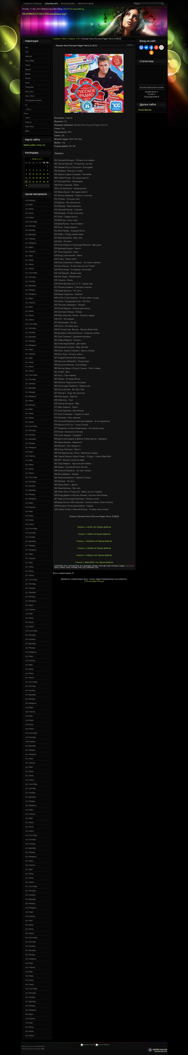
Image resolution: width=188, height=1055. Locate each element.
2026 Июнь (29, 1027)
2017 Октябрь (30, 584)
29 (47, 181)
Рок (26, 47)
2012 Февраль (30, 294)
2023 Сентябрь (31, 886)
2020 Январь (30, 699)
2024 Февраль (30, 907)
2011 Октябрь (30, 277)
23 (26, 181)
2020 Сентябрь (31, 733)
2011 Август (29, 268)
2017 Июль (29, 571)
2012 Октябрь (30, 328)
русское (114, 566)
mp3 (104, 566)
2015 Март (29, 452)
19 (37, 178)
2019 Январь (30, 648)
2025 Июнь (29, 976)
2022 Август (29, 831)
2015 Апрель (30, 456)
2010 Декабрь (30, 234)
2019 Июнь (29, 669)
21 (44, 178)
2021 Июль (29, 775)
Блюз (27, 82)
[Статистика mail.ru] (103, 1044)
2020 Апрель (30, 711)
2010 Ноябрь (30, 230)
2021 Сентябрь (31, 784)
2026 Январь (30, 1005)
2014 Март (29, 400)
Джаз (27, 131)
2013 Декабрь (30, 388)
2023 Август (29, 882)
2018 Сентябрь (31, 630)
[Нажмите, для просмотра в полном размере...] (94, 112)
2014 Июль (29, 417)
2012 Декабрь (30, 336)
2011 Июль (29, 264)
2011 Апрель (30, 251)
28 (44, 181)
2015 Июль (29, 469)
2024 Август (29, 933)
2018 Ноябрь (30, 639)
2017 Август (29, 575)
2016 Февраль (30, 498)
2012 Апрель (30, 302)
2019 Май (29, 665)
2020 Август (29, 728)
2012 (64, 39)
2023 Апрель (30, 865)
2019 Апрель (30, 660)
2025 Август (29, 984)
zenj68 (95, 566)
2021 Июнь (29, 771)
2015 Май (29, 460)
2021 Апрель (30, 763)
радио (121, 566)
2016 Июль (29, 520)
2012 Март (29, 298)
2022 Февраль (30, 805)
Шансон (28, 56)
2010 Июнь (29, 209)
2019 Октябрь (30, 686)
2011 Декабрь (30, 285)
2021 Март (29, 758)
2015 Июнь (29, 464)
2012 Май (29, 307)
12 (37, 174)
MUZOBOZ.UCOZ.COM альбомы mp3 (44, 14)
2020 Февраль (30, 703)
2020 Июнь (29, 720)
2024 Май (29, 920)
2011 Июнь (29, 260)
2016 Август (29, 524)
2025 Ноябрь (30, 997)
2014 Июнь (29, 413)
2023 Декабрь (30, 899)
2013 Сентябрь (31, 375)
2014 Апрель (30, 405)
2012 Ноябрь (30, 332)
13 (40, 174)
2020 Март (29, 707)
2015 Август (29, 473)
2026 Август (29, 1035)
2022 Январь (30, 801)
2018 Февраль (30, 601)
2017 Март (29, 554)
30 (26, 185)
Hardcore (28, 122)
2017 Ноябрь (30, 588)
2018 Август (29, 626)
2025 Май (29, 971)
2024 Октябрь (30, 942)
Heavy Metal (29, 96)
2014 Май (29, 409)
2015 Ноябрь (30, 486)
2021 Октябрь (30, 788)
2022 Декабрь (30, 848)
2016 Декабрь (30, 541)
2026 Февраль (30, 1010)
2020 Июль (29, 724)
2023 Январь (30, 852)
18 (33, 178)
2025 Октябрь (30, 993)
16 (26, 178)
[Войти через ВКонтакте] (146, 47)
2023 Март (29, 861)
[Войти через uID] (141, 47)
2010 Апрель (30, 200)
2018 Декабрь (30, 643)
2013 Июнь (29, 362)
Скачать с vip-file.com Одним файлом (94, 527)
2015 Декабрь (30, 490)
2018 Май (29, 613)
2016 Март (29, 503)
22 (47, 178)
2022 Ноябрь (30, 844)
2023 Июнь (29, 873)
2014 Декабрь (30, 439)
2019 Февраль (30, 652)
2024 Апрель (30, 916)
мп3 (108, 566)
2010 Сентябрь (31, 221)
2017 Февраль (30, 550)
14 (44, 174)
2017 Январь (30, 545)
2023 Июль (29, 878)
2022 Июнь (29, 822)
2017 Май (29, 562)
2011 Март (29, 247)
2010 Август (29, 217)
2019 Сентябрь (31, 682)
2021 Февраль (30, 754)
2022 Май (29, 818)
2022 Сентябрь (31, 835)
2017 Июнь (29, 567)
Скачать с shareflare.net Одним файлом (94, 541)
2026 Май (29, 1022)
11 (33, 174)
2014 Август (29, 422)
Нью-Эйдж (29, 60)
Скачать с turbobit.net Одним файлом (94, 548)
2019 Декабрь (30, 694)
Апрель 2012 (37, 159)
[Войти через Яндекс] (156, 47)
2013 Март (29, 349)
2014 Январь (30, 392)
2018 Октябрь (30, 635)
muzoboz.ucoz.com (156, 1050)
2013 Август (29, 371)
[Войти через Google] (161, 47)
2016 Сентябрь (31, 528)
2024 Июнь (29, 924)
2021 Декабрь (30, 797)
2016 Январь (30, 494)
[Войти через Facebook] (151, 47)
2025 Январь (30, 954)
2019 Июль (29, 673)
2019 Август (29, 677)
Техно (27, 65)
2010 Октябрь (30, 226)
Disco (56, 567)
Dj (26, 104)
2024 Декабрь (30, 950)
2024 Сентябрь (31, 937)
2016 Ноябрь (30, 537)
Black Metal (29, 126)
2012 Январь (30, 290)
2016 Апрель (30, 507)
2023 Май (29, 869)
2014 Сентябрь (31, 426)
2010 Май (29, 204)
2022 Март (29, 809)
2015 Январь (30, 443)
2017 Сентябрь (31, 579)
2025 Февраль (30, 959)
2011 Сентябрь (31, 273)
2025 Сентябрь (31, 988)
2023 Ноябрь (30, 895)
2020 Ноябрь (30, 741)
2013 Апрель (30, 353)
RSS (65, 8)
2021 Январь (30, 750)
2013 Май (29, 358)
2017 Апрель (30, 558)
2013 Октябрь (30, 379)
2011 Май (29, 255)
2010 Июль (29, 213)
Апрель (72, 39)
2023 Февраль (30, 856)
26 (37, 181)
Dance (62, 567)
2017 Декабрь (30, 592)
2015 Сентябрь (31, 477)
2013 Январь (30, 341)
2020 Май (29, 716)
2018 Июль (29, 622)
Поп (27, 52)
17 (30, 178)
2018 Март (29, 605)
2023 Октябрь (30, 890)
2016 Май (29, 511)
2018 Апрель (30, 609)
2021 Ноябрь (30, 792)
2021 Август (29, 780)
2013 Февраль (30, 345)
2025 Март (29, 963)
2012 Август (29, 319)
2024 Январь (30, 903)
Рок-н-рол (29, 91)
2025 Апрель (30, 967)
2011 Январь (30, 238)
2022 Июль (29, 826)
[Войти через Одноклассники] (151, 52)
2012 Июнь (29, 311)
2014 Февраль (30, 396)
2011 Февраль (30, 243)
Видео (28, 74)
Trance (27, 117)
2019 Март (29, 656)
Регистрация (73, 8)
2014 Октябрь (30, 430)
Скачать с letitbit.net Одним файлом (94, 534)
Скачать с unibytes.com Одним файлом (94, 555)
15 (47, 174)
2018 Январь (30, 596)
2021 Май (29, 767)
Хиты (68, 567)
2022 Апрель (30, 814)
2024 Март (29, 912)
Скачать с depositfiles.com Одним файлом (94, 562)
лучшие (74, 567)
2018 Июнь (29, 618)
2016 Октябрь (30, 532)
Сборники (29, 87)
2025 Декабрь (30, 1001)
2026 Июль (29, 1031)
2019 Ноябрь (30, 690)
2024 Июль (29, 929)
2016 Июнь (29, 515)
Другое (28, 69)
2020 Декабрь (30, 746)
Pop (79, 567)
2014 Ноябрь (30, 434)
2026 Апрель (30, 1018)
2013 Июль (29, 366)
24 (30, 181)
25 (33, 181)
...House (28, 109)
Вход (81, 8)
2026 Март (29, 1014)
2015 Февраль (30, 447)
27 (40, 181)
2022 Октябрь (30, 839)
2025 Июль (29, 980)
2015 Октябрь (30, 481)
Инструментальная (33, 100)
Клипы (28, 78)
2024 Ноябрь (30, 946)
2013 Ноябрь (30, 383)
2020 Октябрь (30, 737)
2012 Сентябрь (31, 324)
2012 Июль (29, 315)
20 (40, 178)
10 (30, 174)
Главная (56, 39)
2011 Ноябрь (30, 281)
